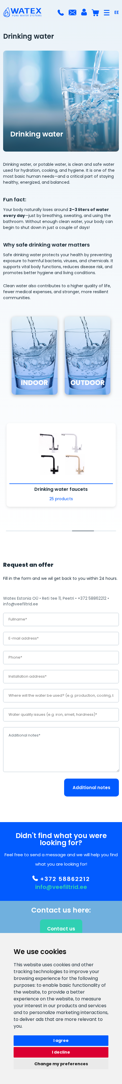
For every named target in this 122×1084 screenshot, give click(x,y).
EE (116, 12)
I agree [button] (61, 1040)
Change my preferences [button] (61, 1064)
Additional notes (91, 788)
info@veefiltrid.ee (61, 887)
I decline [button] (61, 1052)
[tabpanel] (61, 465)
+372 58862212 (64, 879)
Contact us (61, 928)
